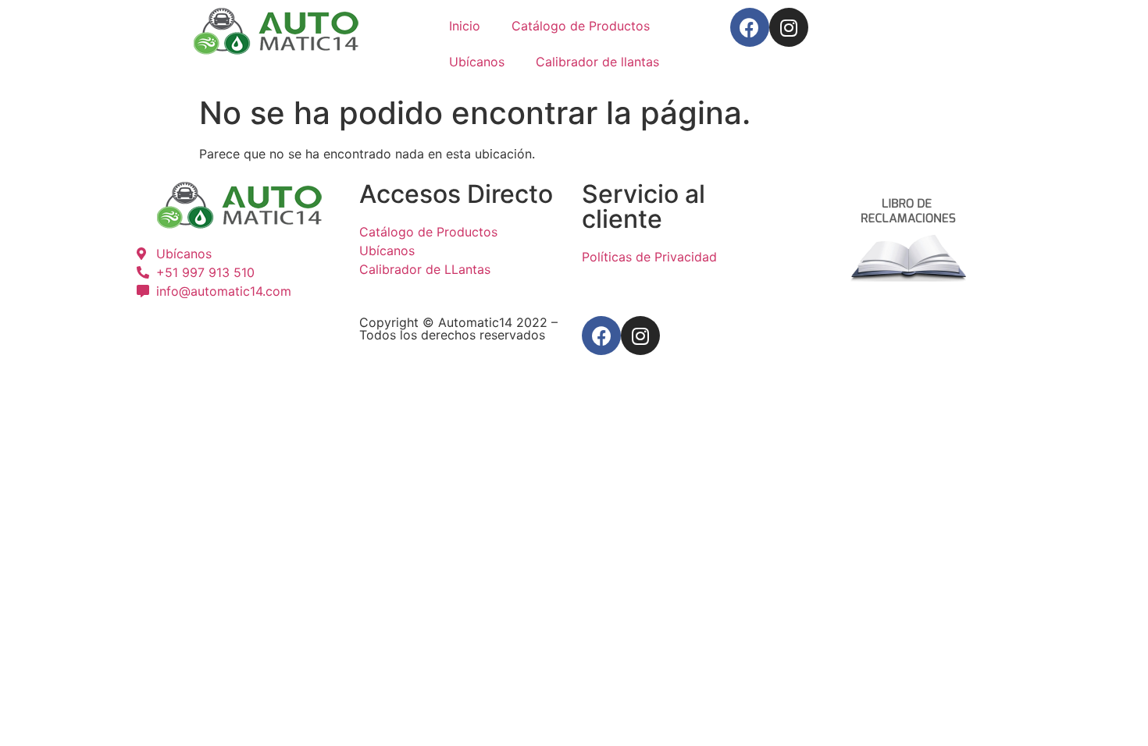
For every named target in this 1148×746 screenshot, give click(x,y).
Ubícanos (476, 61)
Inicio (464, 26)
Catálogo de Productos (581, 26)
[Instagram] (788, 27)
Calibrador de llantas (597, 61)
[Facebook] (749, 27)
